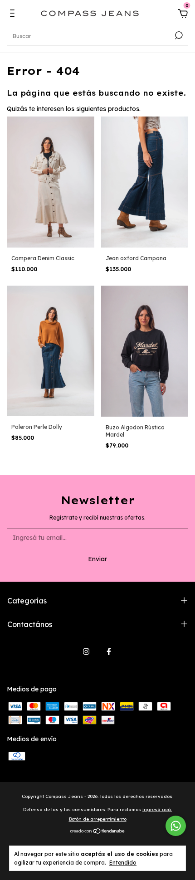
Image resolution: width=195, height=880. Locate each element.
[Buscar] (178, 35)
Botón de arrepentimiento (98, 819)
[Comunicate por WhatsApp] (176, 826)
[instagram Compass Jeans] (86, 651)
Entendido (122, 862)
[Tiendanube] (97, 832)
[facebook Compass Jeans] (108, 651)
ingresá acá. (157, 809)
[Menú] (14, 14)
